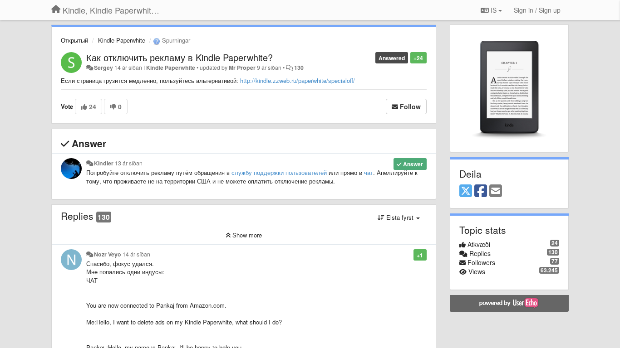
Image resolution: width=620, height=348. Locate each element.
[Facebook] (480, 191)
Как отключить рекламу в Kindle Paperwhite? (179, 57)
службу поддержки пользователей (279, 172)
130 (299, 67)
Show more (246, 235)
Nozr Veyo (107, 254)
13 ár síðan (129, 163)
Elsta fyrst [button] (399, 217)
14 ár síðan (136, 254)
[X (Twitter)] (465, 191)
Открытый (74, 40)
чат (368, 172)
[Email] (495, 191)
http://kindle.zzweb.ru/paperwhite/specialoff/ (297, 80)
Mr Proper (242, 67)
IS (493, 9)
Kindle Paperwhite (121, 40)
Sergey (103, 67)
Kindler (103, 163)
